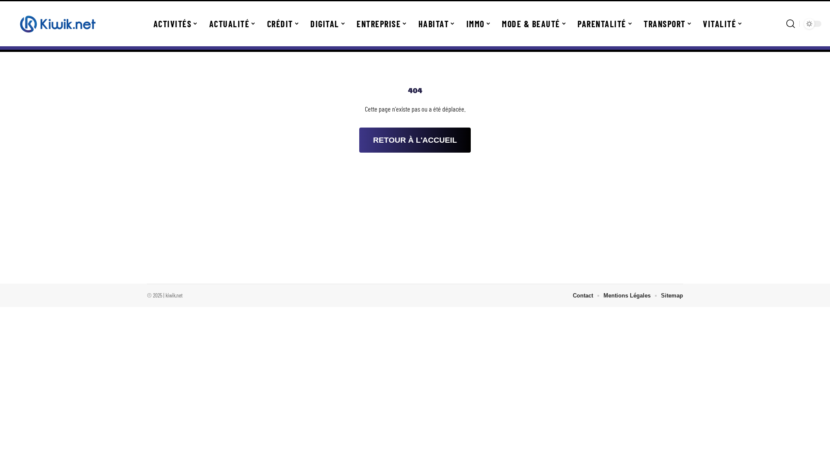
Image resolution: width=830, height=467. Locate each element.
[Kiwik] (57, 23)
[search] (790, 23)
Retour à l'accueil (415, 140)
